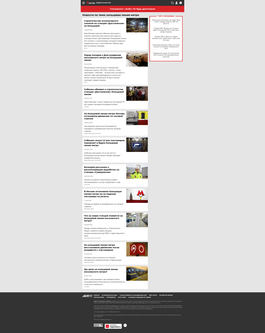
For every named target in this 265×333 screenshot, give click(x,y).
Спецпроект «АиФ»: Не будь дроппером (132, 9)
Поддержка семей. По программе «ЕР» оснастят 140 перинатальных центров (166, 55)
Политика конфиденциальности (102, 319)
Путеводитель (111, 297)
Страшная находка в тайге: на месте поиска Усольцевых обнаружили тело (166, 46)
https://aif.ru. (100, 316)
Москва (86, 106)
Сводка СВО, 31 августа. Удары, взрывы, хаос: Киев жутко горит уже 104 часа (166, 38)
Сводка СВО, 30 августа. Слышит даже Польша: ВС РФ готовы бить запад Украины (166, 30)
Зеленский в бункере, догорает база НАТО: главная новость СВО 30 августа (166, 21)
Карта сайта (122, 297)
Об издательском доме (109, 295)
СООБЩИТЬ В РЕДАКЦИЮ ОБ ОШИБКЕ (139, 297)
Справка (86, 286)
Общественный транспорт (92, 133)
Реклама (96, 295)
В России (87, 184)
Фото (85, 48)
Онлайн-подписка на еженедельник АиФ (133, 295)
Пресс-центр (153, 295)
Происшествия (88, 209)
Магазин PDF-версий (166, 295)
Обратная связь (99, 297)
